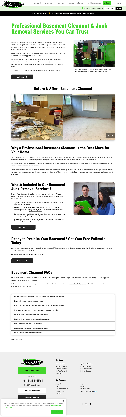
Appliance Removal (86, 364)
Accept (57, 411)
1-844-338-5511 (32, 380)
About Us (58, 384)
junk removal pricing (36, 211)
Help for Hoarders (86, 368)
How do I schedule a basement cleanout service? (31, 328)
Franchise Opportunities (32, 397)
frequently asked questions (77, 284)
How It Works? (21, 227)
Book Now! (20, 77)
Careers (82, 386)
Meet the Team (85, 389)
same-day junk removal (35, 202)
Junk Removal (60, 364)
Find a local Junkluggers (32, 390)
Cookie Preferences (55, 405)
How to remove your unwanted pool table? (28, 332)
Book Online (32, 370)
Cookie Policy (8, 407)
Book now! (20, 261)
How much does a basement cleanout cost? (29, 301)
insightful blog (16, 286)
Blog (57, 386)
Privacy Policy (60, 391)
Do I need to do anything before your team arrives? (31, 314)
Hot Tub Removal (61, 371)
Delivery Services (85, 371)
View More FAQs (16, 340)
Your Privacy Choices (87, 391)
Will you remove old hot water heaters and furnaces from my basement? (39, 296)
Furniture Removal (61, 366)
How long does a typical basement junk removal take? (32, 319)
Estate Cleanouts (85, 366)
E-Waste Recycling (61, 368)
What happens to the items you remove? (28, 323)
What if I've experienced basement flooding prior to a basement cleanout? (39, 305)
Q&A (81, 384)
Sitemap (58, 393)
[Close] (63, 401)
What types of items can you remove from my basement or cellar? (36, 310)
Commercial (59, 373)
